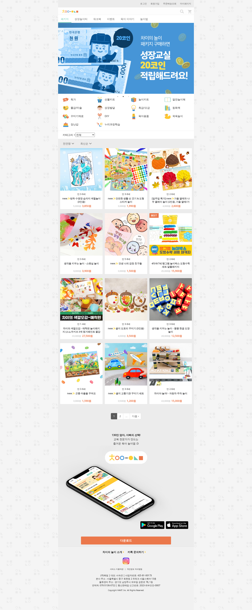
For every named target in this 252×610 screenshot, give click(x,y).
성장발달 (110, 108)
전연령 (67, 143)
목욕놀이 (177, 116)
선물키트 (110, 99)
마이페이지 (185, 3)
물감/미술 (76, 108)
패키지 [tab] (65, 19)
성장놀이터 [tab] (81, 19)
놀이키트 (144, 99)
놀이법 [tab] (144, 19)
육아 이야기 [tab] (127, 19)
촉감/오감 (144, 108)
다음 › (135, 416)
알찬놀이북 (178, 99)
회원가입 (155, 3)
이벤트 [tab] (111, 19)
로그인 (143, 3)
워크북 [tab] (97, 19)
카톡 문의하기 (136, 552)
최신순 (84, 143)
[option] (126, 58)
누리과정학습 (112, 124)
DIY (107, 116)
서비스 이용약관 (116, 569)
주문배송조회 (169, 3)
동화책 (176, 108)
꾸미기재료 (77, 116)
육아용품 (144, 116)
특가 (73, 99)
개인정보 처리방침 (134, 569)
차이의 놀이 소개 (112, 552)
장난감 (74, 124)
